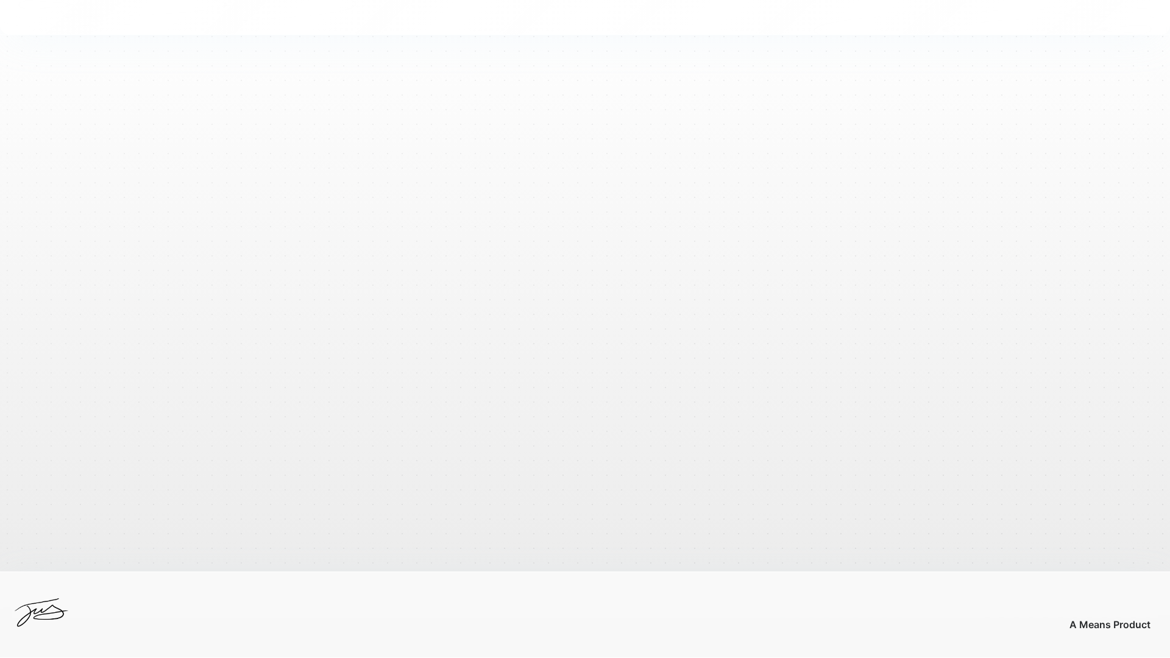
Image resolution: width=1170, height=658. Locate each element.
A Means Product (1109, 624)
